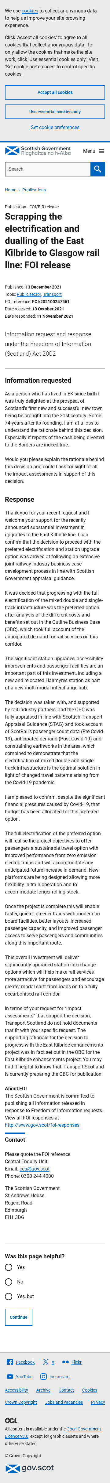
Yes (21, 1267)
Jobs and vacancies (64, 1402)
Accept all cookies (55, 92)
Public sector (29, 294)
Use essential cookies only (55, 111)
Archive (43, 1390)
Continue (19, 1317)
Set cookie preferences (55, 127)
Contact (66, 1390)
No (20, 1282)
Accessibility (16, 1390)
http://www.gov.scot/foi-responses (42, 1125)
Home (10, 189)
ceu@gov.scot (35, 1169)
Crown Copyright (21, 1402)
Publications (34, 189)
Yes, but (25, 1296)
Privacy (98, 1402)
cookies (30, 11)
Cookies (89, 1390)
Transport (52, 294)
